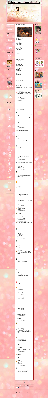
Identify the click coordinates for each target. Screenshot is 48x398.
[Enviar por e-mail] (29, 87)
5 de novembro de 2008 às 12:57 (21, 238)
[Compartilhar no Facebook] (31, 87)
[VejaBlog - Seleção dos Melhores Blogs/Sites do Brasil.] (10, 29)
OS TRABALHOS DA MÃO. (10, 154)
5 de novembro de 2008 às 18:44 (21, 320)
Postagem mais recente (19, 382)
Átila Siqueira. (19, 111)
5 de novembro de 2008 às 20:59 (21, 345)
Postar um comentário (19, 378)
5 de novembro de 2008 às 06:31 (21, 151)
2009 (8, 110)
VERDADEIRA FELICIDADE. (9, 183)
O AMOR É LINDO (9, 179)
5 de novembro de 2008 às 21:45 (21, 358)
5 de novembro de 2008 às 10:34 (21, 210)
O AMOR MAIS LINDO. (9, 174)
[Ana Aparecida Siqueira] (7, 36)
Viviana (18, 286)
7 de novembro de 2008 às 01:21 (21, 376)
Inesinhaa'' (19, 347)
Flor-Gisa (19, 227)
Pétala (18, 212)
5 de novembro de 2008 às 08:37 (21, 179)
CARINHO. (9, 181)
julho (9, 189)
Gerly (18, 135)
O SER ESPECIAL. (9, 139)
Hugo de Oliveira (20, 91)
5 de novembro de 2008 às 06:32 (21, 159)
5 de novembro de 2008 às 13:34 (21, 248)
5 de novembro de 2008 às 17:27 (21, 315)
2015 (8, 103)
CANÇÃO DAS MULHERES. (10, 136)
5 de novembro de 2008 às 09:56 (21, 184)
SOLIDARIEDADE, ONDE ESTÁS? (10, 151)
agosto (9, 188)
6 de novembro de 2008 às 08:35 (21, 365)
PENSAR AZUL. (9, 167)
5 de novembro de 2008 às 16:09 (21, 270)
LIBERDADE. (9, 129)
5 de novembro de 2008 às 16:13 (21, 279)
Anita (18, 161)
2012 (8, 107)
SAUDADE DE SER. (9, 172)
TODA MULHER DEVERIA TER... (10, 164)
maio (9, 191)
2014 (8, 104)
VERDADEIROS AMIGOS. (9, 125)
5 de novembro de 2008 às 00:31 (21, 98)
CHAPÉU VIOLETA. (10, 115)
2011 (8, 108)
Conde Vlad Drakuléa (20, 328)
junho (9, 190)
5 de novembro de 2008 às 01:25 (21, 109)
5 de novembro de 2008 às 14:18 (21, 256)
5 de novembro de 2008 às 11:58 (21, 231)
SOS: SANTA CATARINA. (10, 119)
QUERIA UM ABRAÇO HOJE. (9, 144)
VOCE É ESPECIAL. (9, 142)
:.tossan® (19, 245)
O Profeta (19, 186)
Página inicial (24, 383)
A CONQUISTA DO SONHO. (10, 177)
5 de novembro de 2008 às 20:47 (21, 334)
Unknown (19, 129)
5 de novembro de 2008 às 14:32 (21, 266)
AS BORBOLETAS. (9, 122)
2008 (8, 111)
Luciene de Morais (20, 207)
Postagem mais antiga (29, 382)
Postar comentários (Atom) (25, 385)
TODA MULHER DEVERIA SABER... (10, 161)
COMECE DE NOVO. (10, 117)
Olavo (18, 360)
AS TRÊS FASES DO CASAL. (9, 148)
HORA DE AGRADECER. (9, 127)
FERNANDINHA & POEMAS (21, 221)
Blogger (30, 392)
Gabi (18, 268)
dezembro (9, 112)
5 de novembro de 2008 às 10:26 (21, 205)
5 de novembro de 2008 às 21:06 (21, 351)
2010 (8, 109)
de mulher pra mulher (20, 144)
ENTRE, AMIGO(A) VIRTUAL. (10, 169)
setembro (9, 187)
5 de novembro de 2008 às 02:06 (21, 127)
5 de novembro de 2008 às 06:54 (21, 169)
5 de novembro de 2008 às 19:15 (21, 326)
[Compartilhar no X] (30, 87)
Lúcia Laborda (19, 250)
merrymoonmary (24, 392)
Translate (9, 25)
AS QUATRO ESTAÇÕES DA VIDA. (10, 158)
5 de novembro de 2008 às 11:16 (21, 219)
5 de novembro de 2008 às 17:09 (21, 284)
